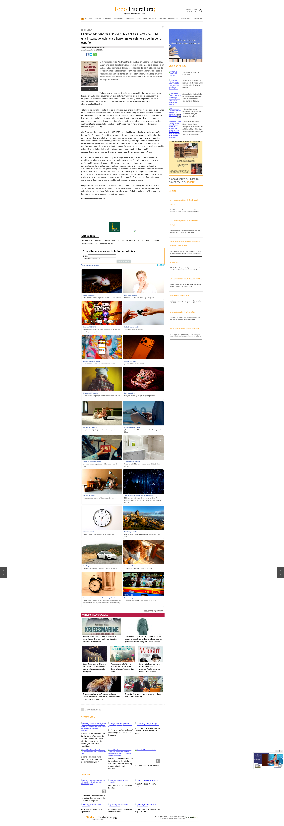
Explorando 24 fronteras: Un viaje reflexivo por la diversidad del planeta (147, 730)
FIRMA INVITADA (173, 19)
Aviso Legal (182, 818)
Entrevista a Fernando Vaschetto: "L (120, 763)
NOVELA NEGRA (118, 19)
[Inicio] (82, 18)
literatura (155, 240)
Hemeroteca (181, 816)
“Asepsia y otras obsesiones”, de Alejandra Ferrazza (147, 810)
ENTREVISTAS (107, 19)
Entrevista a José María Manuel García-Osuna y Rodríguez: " (93, 739)
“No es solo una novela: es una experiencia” (92, 810)
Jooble (191, 182)
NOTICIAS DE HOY (177, 66)
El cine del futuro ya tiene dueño (147, 765)
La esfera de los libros (126, 240)
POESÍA (139, 19)
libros (147, 240)
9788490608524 (106, 244)
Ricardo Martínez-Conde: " (146, 785)
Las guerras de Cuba (90, 244)
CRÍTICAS (98, 19)
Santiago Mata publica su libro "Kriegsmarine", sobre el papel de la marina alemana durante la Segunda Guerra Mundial (100, 639)
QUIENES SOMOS (186, 19)
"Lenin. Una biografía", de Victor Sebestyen (120, 786)
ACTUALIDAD (89, 19)
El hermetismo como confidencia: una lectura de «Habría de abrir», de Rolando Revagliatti (93, 798)
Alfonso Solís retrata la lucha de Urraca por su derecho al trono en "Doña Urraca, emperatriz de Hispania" (192, 97)
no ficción (98, 240)
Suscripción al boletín (191, 10)
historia (140, 240)
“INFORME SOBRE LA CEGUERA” (190, 73)
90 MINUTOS (174, 262)
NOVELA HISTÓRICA (149, 19)
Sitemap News (173, 816)
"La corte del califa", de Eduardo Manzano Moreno (120, 810)
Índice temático (164, 816)
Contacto (156, 816)
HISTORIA (86, 29)
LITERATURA (162, 19)
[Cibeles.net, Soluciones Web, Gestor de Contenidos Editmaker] (192, 817)
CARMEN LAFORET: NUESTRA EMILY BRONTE (186, 279)
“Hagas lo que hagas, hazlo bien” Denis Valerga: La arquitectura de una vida (120, 732)
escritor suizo (87, 240)
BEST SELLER (198, 19)
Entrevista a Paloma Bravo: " (92, 759)
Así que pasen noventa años (179, 295)
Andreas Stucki (110, 240)
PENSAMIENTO (130, 19)
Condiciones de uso (97, 258)
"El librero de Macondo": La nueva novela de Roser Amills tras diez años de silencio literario (192, 84)
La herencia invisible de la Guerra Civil (182, 312)
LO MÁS (172, 191)
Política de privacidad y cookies (169, 818)
